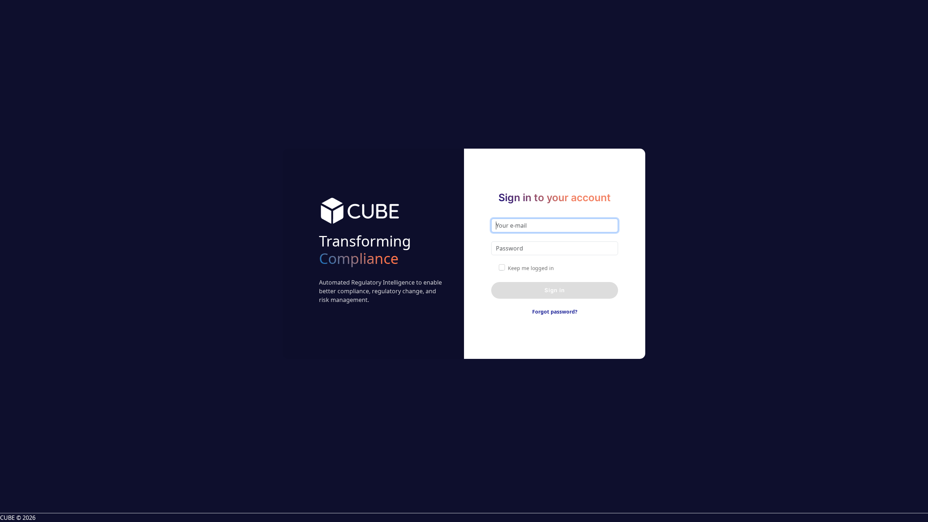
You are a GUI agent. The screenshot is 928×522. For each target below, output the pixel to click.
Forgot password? (554, 311)
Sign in (554, 290)
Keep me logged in (531, 268)
